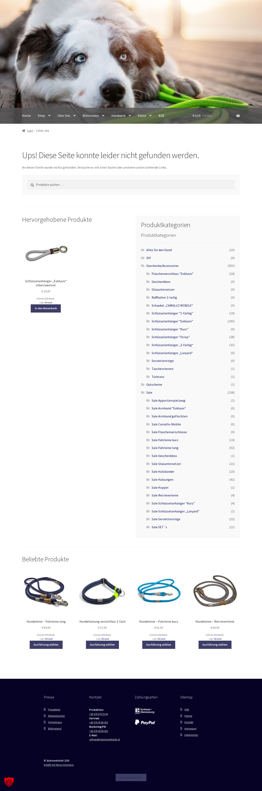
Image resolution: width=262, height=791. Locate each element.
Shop (41, 115)
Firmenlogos (55, 722)
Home (26, 115)
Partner (188, 715)
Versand (48, 302)
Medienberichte (56, 715)
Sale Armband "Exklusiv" (169, 408)
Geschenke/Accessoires (162, 266)
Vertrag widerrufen (130, 777)
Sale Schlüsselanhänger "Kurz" (173, 503)
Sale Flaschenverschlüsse (169, 432)
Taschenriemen (162, 369)
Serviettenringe (163, 361)
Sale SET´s (159, 527)
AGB (186, 709)
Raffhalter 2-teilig (164, 297)
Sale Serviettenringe (166, 519)
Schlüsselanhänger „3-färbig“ (172, 345)
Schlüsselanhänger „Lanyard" (172, 353)
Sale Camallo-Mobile (166, 424)
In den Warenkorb (46, 308)
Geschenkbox (161, 282)
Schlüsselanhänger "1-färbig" (172, 313)
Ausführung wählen (46, 644)
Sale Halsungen (162, 479)
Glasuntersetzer (163, 289)
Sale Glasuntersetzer (166, 464)
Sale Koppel (160, 487)
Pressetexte (54, 709)
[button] (9, 782)
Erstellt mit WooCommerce (58, 764)
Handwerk (118, 115)
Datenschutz (191, 735)
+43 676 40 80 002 (98, 722)
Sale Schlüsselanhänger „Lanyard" (175, 511)
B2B (161, 115)
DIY (148, 258)
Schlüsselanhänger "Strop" (171, 337)
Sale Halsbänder (163, 471)
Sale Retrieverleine (165, 495)
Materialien (91, 115)
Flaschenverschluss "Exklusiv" (172, 274)
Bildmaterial (54, 728)
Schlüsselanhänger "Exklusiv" (172, 321)
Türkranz (158, 377)
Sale (149, 392)
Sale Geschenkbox (164, 456)
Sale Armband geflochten (169, 416)
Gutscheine (154, 384)
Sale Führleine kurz (165, 440)
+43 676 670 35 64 (98, 714)
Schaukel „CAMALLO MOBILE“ (172, 305)
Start (30, 131)
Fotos (142, 115)
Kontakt (188, 722)
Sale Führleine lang (165, 448)
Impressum (190, 728)
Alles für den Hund (159, 250)
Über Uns (64, 115)
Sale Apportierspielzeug (168, 400)
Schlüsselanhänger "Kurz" (170, 329)
